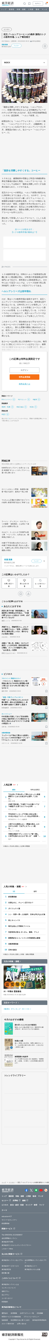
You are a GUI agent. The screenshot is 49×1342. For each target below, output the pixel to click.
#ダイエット (22, 399)
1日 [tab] (14, 891)
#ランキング (16, 1009)
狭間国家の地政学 (21, 1057)
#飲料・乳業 (6, 407)
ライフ (41, 1205)
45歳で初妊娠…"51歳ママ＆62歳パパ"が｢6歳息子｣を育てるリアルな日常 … (23, 805)
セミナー (5, 1200)
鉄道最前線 (12, 897)
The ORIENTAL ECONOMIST (12, 1235)
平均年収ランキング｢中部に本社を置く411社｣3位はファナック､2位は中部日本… (24, 815)
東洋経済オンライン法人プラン (12, 1260)
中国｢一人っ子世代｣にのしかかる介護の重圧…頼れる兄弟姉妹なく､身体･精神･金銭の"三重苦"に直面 (15, 702)
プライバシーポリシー (31, 1317)
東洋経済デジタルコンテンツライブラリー (16, 1245)
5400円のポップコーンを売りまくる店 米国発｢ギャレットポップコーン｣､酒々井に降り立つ (16, 470)
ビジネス (7, 29)
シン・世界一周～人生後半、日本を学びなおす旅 (26, 914)
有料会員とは (24, 384)
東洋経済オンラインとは (10, 1284)
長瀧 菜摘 (5, 44)
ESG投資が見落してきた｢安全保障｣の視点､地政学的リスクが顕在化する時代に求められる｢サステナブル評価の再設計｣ (15, 720)
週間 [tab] (35, 891)
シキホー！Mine (7, 1249)
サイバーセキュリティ (9, 1220)
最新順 (11, 9)
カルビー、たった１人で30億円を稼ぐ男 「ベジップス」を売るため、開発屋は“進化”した (15, 534)
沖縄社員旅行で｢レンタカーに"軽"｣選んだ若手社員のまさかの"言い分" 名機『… (24, 835)
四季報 (15, 1200)
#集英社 (7, 1009)
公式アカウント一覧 (27, 1313)
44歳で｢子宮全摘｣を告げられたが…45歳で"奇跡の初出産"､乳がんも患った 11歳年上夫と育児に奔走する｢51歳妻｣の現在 (16, 546)
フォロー (16, 45)
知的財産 (5, 1320)
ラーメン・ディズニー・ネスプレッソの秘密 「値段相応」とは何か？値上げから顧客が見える (15, 523)
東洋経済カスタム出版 (32, 1269)
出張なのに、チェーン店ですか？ (21, 903)
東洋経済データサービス (10, 1266)
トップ (4, 9)
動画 (37, 9)
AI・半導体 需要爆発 (12, 991)
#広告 (32, 407)
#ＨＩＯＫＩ (26, 1009)
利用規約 (5, 1302)
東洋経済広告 (6, 1269)
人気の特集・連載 (12, 886)
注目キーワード (10, 1003)
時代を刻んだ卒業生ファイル (19, 926)
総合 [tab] (13, 790)
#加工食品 (20, 407)
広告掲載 (40, 1313)
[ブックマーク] (44, 46)
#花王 (4, 414)
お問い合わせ (21, 1324)
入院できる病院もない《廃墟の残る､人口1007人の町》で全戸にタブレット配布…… (23, 826)
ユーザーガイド (7, 1298)
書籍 (24, 1200)
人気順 (30, 9)
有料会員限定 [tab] (35, 790)
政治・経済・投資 (17, 1205)
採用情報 (14, 1313)
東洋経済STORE (7, 1242)
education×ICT (7, 1216)
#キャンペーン (7, 399)
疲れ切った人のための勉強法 (26, 1025)
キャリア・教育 (31, 1205)
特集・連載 (21, 9)
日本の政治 (12, 950)
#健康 (35, 399)
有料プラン (6, 1291)
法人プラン (6, 1295)
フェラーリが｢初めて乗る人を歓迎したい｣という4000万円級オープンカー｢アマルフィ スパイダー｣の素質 (16, 737)
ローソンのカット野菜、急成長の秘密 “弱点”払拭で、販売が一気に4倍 (15, 490)
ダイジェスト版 (14, 908)
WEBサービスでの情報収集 (11, 1317)
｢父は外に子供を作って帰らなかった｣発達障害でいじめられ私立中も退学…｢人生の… (24, 796)
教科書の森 (6, 1273)
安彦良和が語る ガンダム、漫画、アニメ (23, 932)
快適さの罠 (19, 1041)
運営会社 (5, 1313)
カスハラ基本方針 (8, 1324)
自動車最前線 (13, 944)
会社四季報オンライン (9, 1238)
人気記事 (8, 785)
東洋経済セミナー (31, 1266)
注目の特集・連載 (11, 961)
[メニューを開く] (46, 3)
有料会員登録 (24, 377)
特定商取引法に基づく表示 (20, 1320)
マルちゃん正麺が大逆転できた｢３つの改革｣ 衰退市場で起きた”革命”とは (15, 501)
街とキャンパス (14, 920)
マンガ (44, 9)
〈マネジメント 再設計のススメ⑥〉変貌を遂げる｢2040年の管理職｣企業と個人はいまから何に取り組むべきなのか (15, 684)
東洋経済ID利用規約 (39, 1320)
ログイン (38, 3)
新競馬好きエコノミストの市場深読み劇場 (24, 938)
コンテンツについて (9, 1288)
